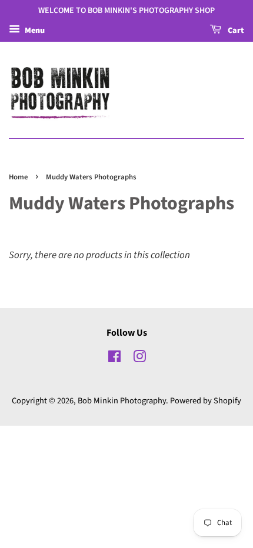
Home (18, 177)
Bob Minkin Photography (122, 401)
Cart (235, 30)
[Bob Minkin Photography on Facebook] (114, 359)
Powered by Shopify (205, 401)
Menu (34, 30)
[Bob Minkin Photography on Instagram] (139, 359)
